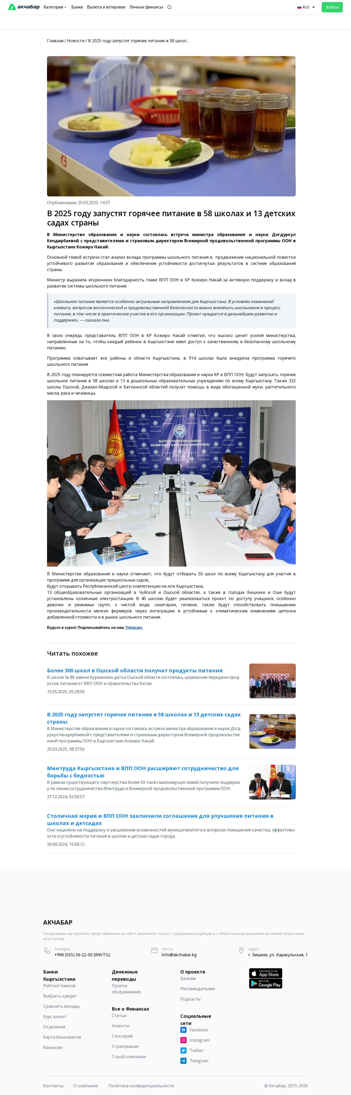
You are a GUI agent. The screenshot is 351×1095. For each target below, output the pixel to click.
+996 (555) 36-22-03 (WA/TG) (82, 955)
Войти (332, 7)
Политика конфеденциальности (141, 1086)
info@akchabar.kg (179, 955)
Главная (55, 41)
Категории (53, 7)
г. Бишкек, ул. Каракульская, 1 (278, 955)
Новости (76, 41)
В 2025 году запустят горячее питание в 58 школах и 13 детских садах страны (166, 41)
